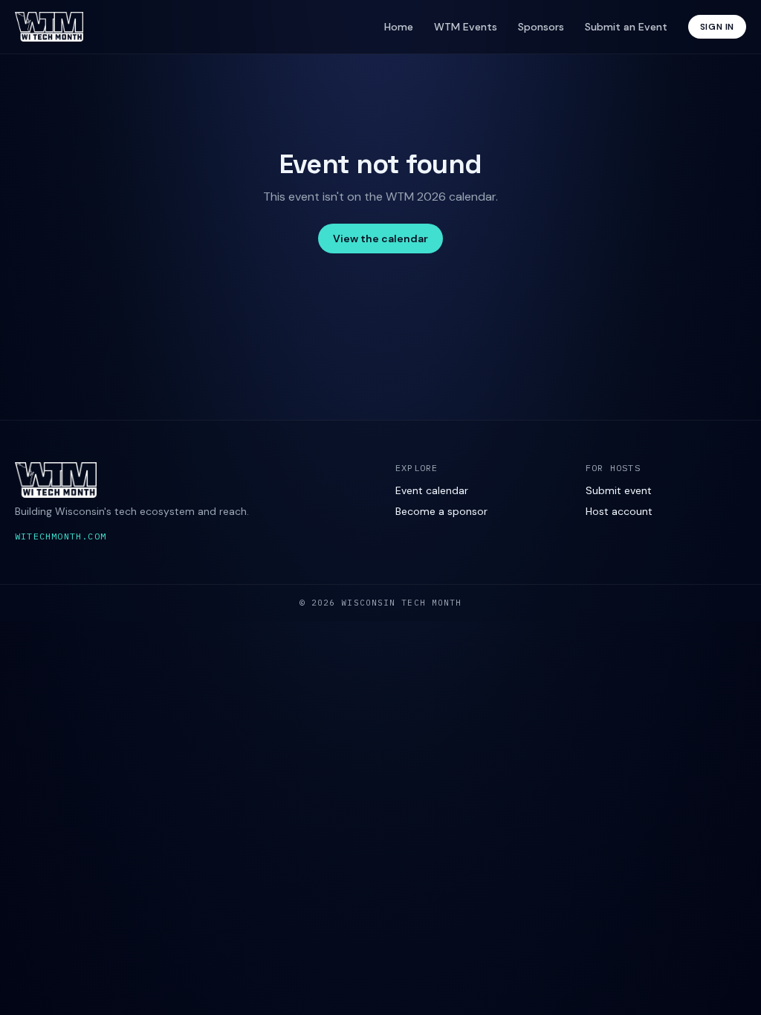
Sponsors (541, 26)
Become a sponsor (441, 511)
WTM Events (465, 26)
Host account (619, 511)
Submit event (619, 490)
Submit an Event (626, 26)
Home (398, 26)
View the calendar (380, 238)
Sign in (717, 27)
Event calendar (431, 490)
